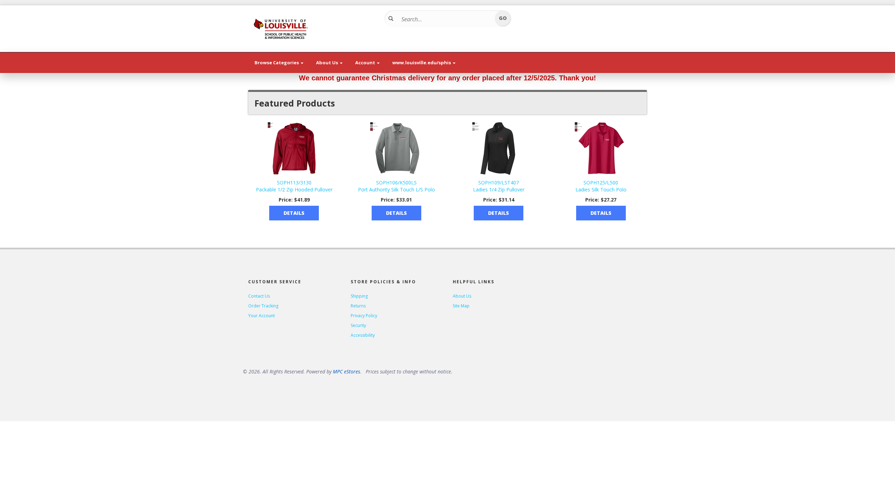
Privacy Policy (364, 316)
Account (365, 62)
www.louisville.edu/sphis (422, 62)
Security (358, 325)
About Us (327, 62)
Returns (358, 306)
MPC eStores (346, 371)
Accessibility (363, 335)
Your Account (261, 316)
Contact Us (259, 296)
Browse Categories (277, 62)
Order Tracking (263, 306)
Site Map (461, 306)
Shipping (359, 296)
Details (294, 213)
